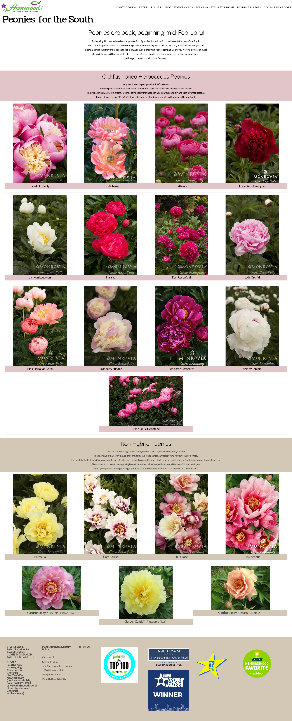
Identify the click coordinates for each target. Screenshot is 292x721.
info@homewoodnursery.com (57, 666)
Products (244, 7)
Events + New (205, 7)
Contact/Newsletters (132, 7)
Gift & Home (226, 7)
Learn (257, 7)
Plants (156, 7)
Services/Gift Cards (178, 7)
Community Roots (277, 7)
